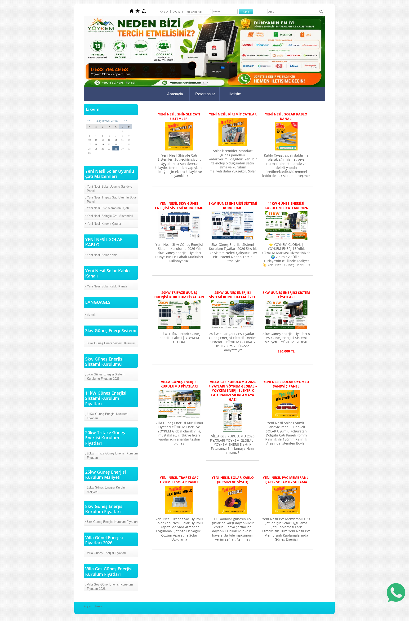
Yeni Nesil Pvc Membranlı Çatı (108, 208)
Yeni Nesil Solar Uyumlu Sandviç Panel (109, 189)
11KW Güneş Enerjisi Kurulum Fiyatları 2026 (286, 205)
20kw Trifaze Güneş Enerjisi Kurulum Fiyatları (112, 455)
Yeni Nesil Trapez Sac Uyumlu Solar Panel (112, 199)
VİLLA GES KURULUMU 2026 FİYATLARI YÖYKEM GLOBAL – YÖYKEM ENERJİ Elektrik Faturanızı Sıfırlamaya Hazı (233, 390)
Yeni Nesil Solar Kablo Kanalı (107, 286)
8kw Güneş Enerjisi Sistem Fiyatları (286, 294)
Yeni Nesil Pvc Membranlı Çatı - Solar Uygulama (286, 479)
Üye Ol (164, 11)
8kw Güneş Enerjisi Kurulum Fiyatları (112, 522)
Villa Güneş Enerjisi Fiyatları (106, 553)
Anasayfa (175, 94)
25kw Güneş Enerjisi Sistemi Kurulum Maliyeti (233, 294)
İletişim (235, 94)
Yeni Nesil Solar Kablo (102, 255)
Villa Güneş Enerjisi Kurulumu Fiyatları (179, 383)
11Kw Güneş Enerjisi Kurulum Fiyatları (107, 416)
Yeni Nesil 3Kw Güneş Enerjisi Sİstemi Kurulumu (179, 205)
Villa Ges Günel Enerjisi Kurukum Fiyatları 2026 (110, 586)
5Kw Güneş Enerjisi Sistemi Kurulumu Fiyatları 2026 (106, 376)
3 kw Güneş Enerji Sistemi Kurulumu (112, 343)
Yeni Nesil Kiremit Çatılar (104, 223)
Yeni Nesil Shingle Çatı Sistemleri (110, 216)
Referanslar (205, 94)
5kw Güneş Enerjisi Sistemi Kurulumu (233, 205)
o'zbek (91, 315)
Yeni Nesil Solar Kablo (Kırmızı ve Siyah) (233, 479)
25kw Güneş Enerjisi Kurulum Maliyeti (107, 489)
